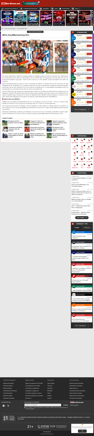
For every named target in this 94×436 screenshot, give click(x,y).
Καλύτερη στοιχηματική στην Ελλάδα (34, 395)
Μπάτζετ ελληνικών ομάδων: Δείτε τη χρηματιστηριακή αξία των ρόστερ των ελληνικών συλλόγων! (81, 193)
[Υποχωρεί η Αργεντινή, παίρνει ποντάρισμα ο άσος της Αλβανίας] (49, 122)
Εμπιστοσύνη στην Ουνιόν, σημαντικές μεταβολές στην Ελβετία (37, 129)
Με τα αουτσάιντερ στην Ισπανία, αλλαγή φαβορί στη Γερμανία (59, 135)
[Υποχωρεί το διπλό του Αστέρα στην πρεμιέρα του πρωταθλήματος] (27, 122)
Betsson (79, 100)
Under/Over (50, 388)
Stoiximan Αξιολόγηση (8, 383)
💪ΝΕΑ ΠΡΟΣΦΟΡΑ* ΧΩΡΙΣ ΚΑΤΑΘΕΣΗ (82, 290)
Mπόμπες (49, 395)
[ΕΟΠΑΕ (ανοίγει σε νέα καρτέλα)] (52, 427)
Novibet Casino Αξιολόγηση (75, 385)
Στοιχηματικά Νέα (75, 176)
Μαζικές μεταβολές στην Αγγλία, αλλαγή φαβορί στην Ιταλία (37, 135)
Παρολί (49, 393)
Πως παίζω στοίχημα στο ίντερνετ (33, 393)
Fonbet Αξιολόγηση (7, 393)
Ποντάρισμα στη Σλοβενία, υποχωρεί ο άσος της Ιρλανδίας (15, 129)
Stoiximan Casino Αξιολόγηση (76, 383)
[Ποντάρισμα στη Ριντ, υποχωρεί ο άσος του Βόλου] (4, 122)
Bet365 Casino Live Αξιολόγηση (76, 395)
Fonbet (78, 67)
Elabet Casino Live (73, 388)
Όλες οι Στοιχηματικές (81, 109)
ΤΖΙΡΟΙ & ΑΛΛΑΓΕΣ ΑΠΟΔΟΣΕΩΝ (9, 28)
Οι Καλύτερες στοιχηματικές (32, 388)
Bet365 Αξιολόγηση (7, 395)
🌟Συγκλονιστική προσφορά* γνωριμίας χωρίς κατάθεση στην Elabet (80, 258)
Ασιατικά (49, 398)
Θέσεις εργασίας (74, 405)
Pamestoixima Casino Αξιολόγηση (77, 390)
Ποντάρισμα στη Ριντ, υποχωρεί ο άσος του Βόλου (15, 121)
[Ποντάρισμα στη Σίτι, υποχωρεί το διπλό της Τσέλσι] (49, 129)
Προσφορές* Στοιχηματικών (32, 390)
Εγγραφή (65, 405)
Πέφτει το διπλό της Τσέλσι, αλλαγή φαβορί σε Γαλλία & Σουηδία (16, 135)
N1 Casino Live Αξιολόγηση (75, 398)
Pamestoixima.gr (81, 59)
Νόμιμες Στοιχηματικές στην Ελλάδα (34, 383)
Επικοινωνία (28, 398)
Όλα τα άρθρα (81, 217)
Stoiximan (79, 35)
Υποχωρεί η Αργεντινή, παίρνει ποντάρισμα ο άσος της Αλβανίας (59, 122)
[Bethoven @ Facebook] (3, 405)
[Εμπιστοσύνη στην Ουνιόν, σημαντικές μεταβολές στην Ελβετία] (27, 129)
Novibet (79, 43)
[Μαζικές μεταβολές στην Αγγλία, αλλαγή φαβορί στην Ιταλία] (27, 135)
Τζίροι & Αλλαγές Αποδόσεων (35, 31)
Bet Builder (49, 390)
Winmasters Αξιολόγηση (8, 398)
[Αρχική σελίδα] (1, 28)
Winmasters (80, 83)
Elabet (78, 51)
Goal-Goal (49, 385)
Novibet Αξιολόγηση (8, 385)
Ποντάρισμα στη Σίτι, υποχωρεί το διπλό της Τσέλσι (58, 129)
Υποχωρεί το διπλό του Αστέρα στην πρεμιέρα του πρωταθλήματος (37, 122)
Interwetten (79, 92)
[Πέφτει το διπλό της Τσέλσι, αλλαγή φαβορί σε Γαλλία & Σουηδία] (5, 135)
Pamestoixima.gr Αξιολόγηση (10, 390)
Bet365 (78, 75)
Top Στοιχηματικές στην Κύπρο (32, 385)
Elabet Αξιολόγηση (7, 388)
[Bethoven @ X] (8, 405)
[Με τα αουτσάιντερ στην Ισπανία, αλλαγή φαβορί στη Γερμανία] (49, 135)
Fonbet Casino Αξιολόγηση (75, 393)
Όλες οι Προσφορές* (80, 325)
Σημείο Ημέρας (51, 383)
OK (82, 431)
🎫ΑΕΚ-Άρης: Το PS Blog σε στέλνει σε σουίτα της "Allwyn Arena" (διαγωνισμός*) (82, 270)
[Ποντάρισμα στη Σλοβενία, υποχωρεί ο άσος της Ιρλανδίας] (5, 129)
